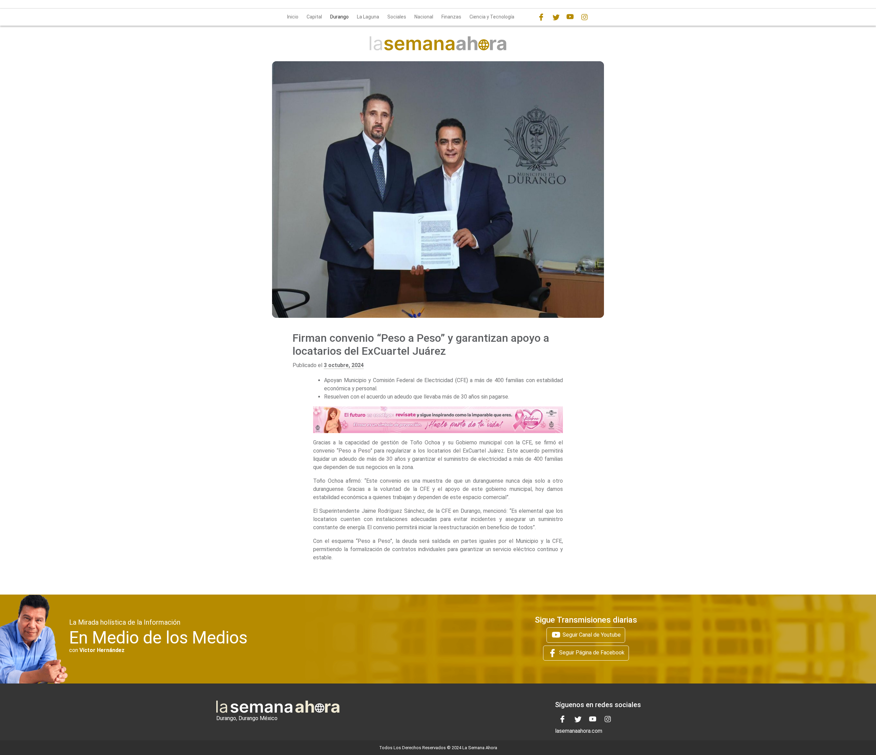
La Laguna (368, 16)
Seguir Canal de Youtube (591, 635)
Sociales (396, 16)
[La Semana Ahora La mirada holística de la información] (438, 43)
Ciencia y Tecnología (491, 16)
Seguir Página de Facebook (591, 653)
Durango (339, 16)
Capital (314, 16)
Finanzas (451, 16)
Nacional (423, 16)
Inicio (292, 16)
